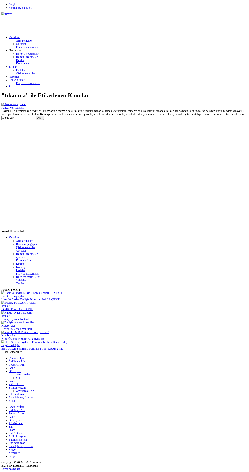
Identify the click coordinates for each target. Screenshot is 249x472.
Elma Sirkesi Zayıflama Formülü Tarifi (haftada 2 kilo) (32, 348)
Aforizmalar (23, 374)
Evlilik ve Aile (17, 361)
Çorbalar (21, 43)
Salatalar (14, 86)
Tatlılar (13, 66)
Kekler (20, 60)
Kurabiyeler (23, 63)
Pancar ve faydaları (12, 107)
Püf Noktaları (16, 384)
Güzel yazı (15, 371)
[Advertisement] (67, 24)
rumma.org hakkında (21, 7)
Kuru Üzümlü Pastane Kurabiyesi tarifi (23, 338)
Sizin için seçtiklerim (21, 397)
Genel (12, 367)
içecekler (14, 76)
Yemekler (14, 37)
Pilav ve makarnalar (27, 47)
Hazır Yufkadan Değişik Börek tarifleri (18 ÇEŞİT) (30, 299)
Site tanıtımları (17, 394)
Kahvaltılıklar (16, 79)
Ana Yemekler (24, 40)
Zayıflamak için (10, 345)
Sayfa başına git (10, 468)
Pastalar (20, 70)
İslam (12, 381)
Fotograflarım (16, 364)
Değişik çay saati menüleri (16, 328)
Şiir (18, 377)
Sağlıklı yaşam (17, 387)
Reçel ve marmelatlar (28, 83)
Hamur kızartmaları (27, 56)
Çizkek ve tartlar (25, 73)
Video (12, 400)
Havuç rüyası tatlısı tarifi (15, 319)
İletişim (13, 4)
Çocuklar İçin (16, 358)
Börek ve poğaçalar (27, 53)
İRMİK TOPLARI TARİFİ (17, 309)
